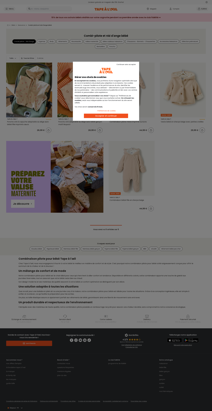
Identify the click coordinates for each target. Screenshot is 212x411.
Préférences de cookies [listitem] (106, 111)
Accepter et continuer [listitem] (106, 115)
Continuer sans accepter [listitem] (126, 64)
